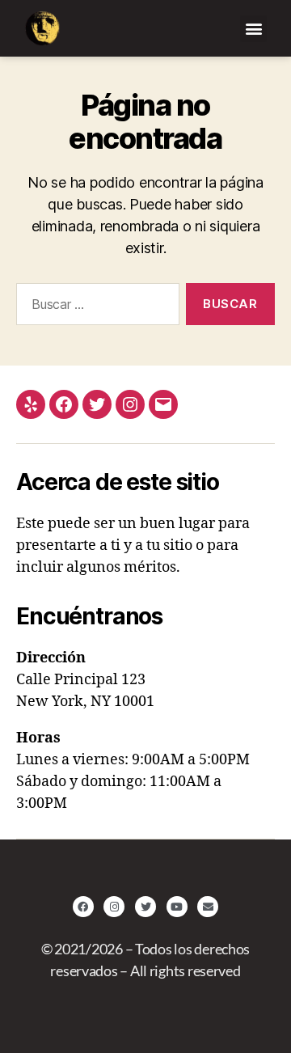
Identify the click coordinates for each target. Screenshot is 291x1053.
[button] (253, 28)
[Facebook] (63, 404)
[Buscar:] (94, 307)
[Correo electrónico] (163, 404)
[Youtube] (177, 906)
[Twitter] (97, 404)
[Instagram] (130, 404)
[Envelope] (207, 906)
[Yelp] (30, 404)
